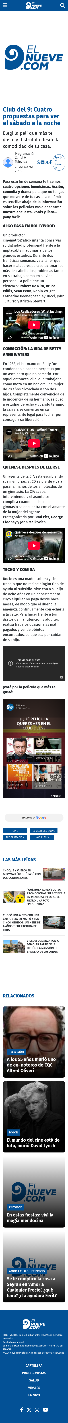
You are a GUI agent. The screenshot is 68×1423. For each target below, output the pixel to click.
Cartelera (34, 1366)
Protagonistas (34, 1373)
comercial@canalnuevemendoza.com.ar (24, 1345)
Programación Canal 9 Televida (25, 158)
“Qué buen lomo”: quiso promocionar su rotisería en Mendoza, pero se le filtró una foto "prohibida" (46, 897)
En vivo (34, 1395)
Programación (15, 837)
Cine (15, 830)
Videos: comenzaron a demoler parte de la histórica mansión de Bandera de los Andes (43, 946)
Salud (34, 1380)
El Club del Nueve (44, 830)
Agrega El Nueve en (58, 162)
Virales (34, 1388)
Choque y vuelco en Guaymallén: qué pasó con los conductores (22, 874)
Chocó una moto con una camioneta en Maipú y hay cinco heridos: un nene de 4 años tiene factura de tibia (21, 922)
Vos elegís (42, 837)
